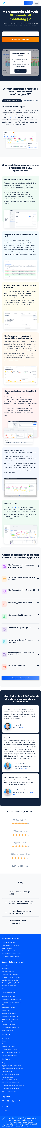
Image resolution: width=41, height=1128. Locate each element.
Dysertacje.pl (24, 768)
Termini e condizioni (9, 1047)
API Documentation (9, 1091)
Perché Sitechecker (7, 992)
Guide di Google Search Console (13, 1085)
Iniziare (28, 3)
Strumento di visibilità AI (10, 956)
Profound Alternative (9, 1025)
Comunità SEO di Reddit (10, 1080)
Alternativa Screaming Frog (11, 1002)
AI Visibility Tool (15, 507)
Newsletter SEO (7, 1077)
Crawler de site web (9, 942)
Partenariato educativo (10, 1055)
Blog (3, 1063)
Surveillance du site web (10, 945)
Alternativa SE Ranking (10, 1016)
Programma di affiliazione (10, 1074)
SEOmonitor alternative (10, 1019)
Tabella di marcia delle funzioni (12, 1068)
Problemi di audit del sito (10, 1083)
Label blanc (6, 966)
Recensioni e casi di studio (11, 1052)
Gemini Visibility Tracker (10, 980)
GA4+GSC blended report (10, 974)
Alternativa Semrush (9, 996)
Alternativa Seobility (9, 1013)
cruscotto (12, 117)
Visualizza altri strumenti (20, 678)
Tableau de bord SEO (9, 951)
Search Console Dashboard (11, 954)
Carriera (4, 1041)
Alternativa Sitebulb (9, 1008)
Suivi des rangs (7, 948)
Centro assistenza (8, 1071)
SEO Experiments (8, 971)
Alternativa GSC (7, 1010)
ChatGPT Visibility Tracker (11, 977)
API (3, 988)
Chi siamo (5, 1038)
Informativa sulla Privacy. (19, 1126)
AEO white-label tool (9, 986)
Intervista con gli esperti (10, 1088)
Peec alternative (7, 1022)
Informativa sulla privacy (10, 1049)
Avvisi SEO (5, 969)
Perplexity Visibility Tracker (11, 983)
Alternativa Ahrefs (8, 1005)
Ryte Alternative (7, 1030)
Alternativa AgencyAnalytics (11, 999)
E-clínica (22, 727)
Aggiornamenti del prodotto (11, 1066)
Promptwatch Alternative (10, 1027)
